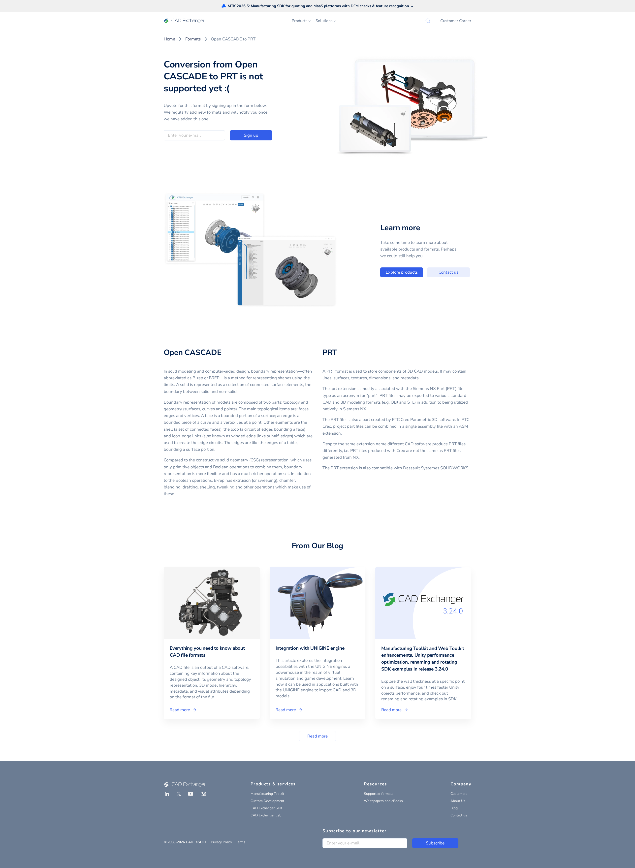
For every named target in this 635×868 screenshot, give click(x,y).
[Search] (427, 20)
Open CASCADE (193, 352)
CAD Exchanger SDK (267, 808)
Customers (458, 793)
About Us (457, 801)
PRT (329, 352)
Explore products (402, 272)
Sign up (251, 135)
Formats (193, 39)
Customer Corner (455, 21)
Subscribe (435, 843)
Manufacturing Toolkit (267, 793)
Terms (240, 842)
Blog (454, 808)
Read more (317, 736)
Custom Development (267, 801)
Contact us (448, 272)
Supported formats (378, 793)
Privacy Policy (221, 842)
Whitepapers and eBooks (383, 801)
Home (169, 39)
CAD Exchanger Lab (266, 815)
